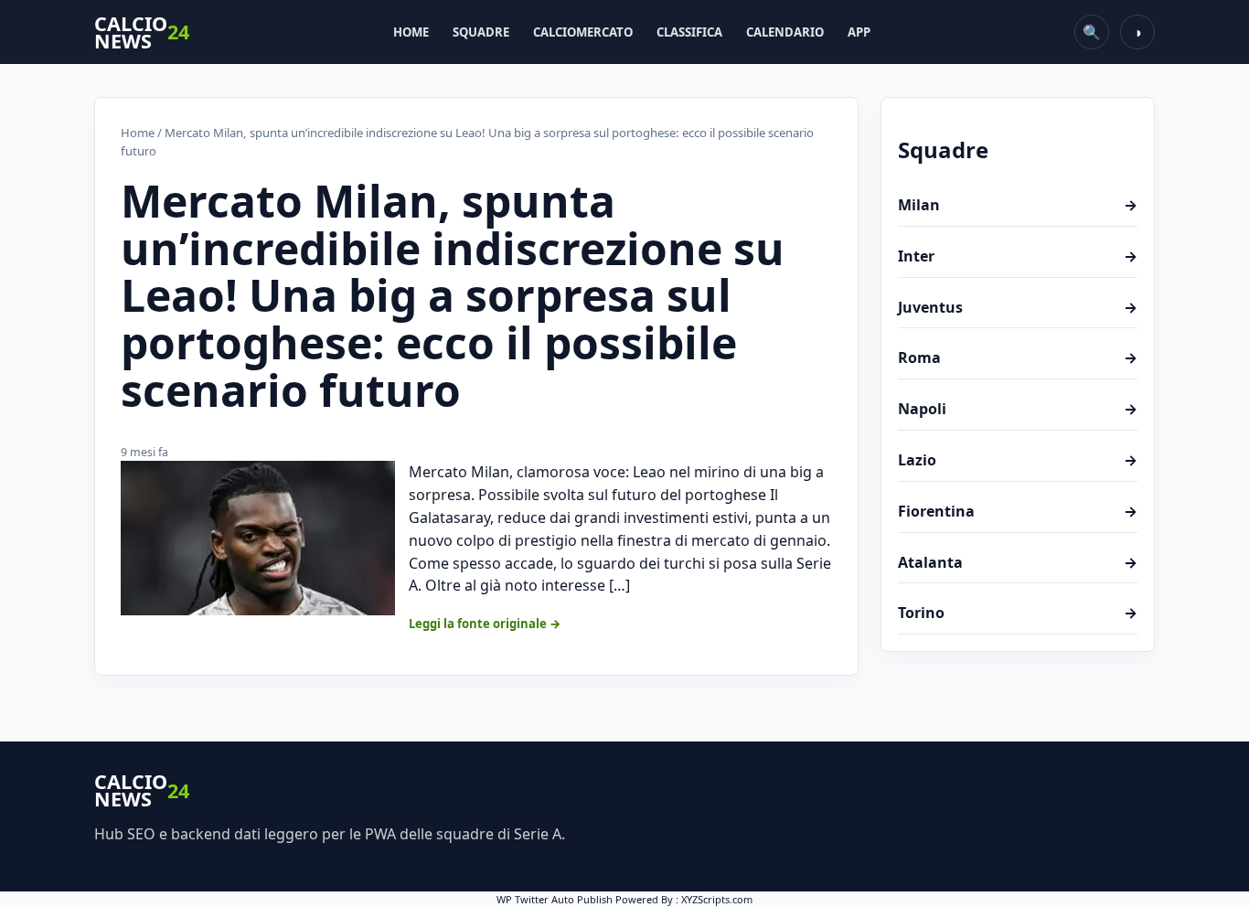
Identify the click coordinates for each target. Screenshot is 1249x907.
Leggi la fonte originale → (485, 623)
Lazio (1017, 460)
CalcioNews (141, 32)
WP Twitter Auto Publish (554, 899)
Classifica (689, 32)
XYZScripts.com (717, 899)
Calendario (785, 32)
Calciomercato (583, 32)
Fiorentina (1017, 511)
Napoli (1017, 409)
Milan (1017, 205)
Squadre (481, 32)
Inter (1017, 256)
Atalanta (1017, 562)
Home (411, 32)
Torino (1017, 613)
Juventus (1017, 307)
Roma (1017, 357)
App (859, 32)
